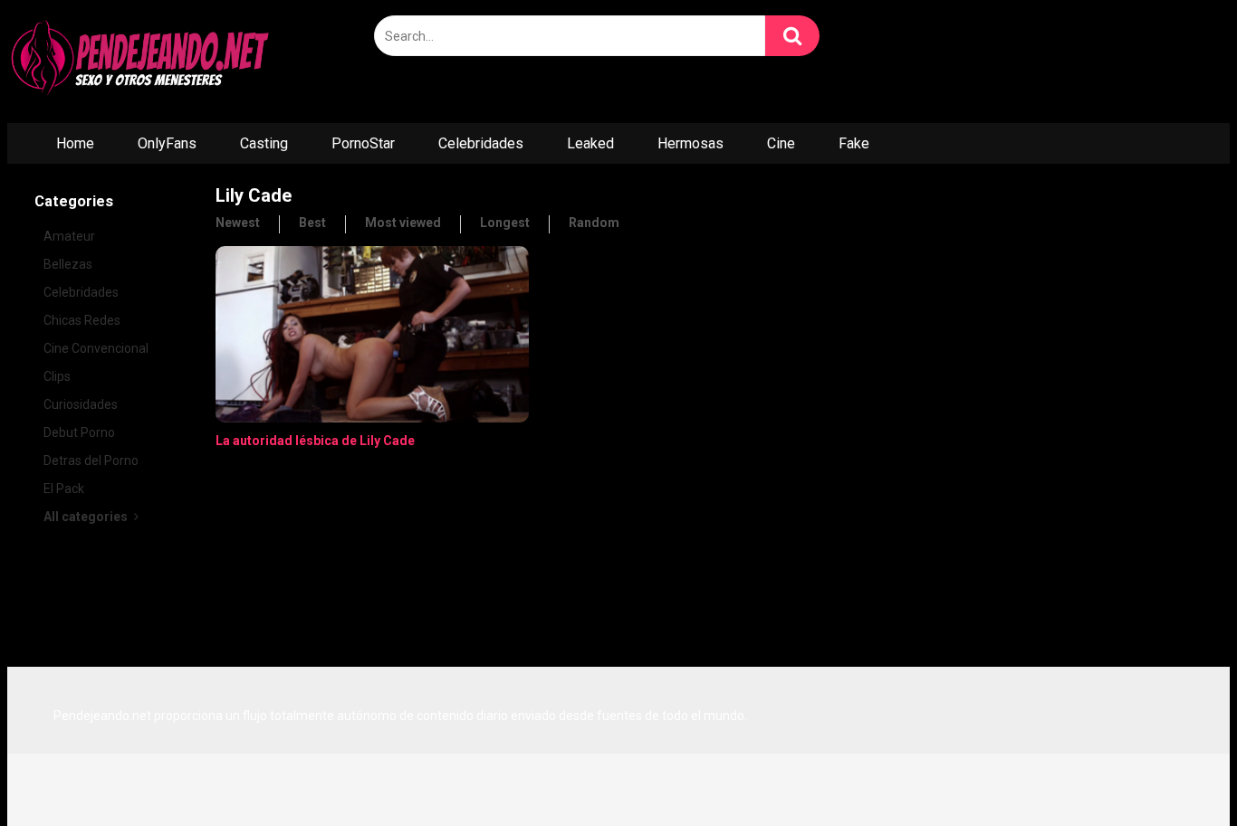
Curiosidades (80, 404)
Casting (264, 143)
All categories (86, 516)
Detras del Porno (91, 460)
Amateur (69, 236)
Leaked (590, 143)
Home (75, 143)
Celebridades (480, 143)
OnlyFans (167, 143)
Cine (781, 143)
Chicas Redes (81, 320)
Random (594, 222)
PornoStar (363, 143)
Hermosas (690, 143)
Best (312, 222)
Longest (505, 222)
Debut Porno (79, 432)
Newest (238, 222)
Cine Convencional (96, 348)
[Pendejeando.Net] (143, 61)
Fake (854, 143)
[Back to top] (1176, 771)
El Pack (63, 488)
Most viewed (403, 222)
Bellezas (67, 264)
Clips (57, 376)
